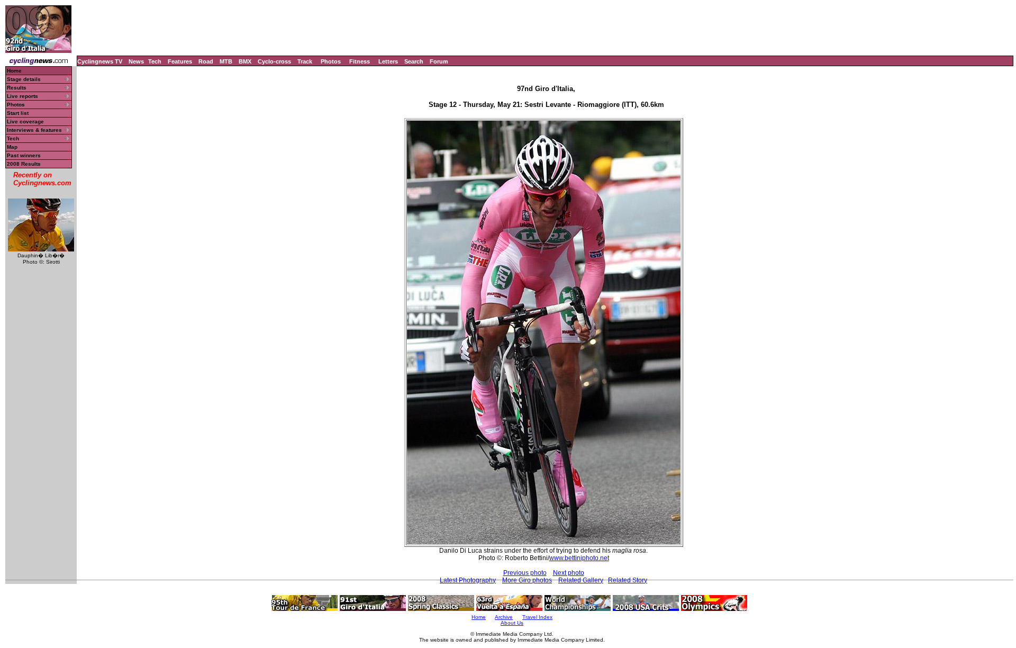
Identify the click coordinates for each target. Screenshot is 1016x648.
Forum (439, 61)
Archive (504, 617)
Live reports (22, 96)
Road (205, 61)
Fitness (359, 61)
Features (180, 61)
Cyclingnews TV (99, 61)
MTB (226, 61)
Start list (18, 113)
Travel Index (537, 617)
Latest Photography (468, 580)
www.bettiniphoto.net (579, 558)
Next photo (568, 573)
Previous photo (525, 573)
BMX (245, 61)
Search (413, 61)
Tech (154, 61)
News (136, 61)
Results (16, 88)
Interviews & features (34, 130)
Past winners (24, 155)
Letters (388, 61)
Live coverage (25, 121)
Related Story (627, 580)
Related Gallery (580, 580)
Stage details (24, 79)
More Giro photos (527, 580)
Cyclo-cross (274, 61)
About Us (512, 623)
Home (14, 71)
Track (304, 61)
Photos (331, 61)
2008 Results (24, 164)
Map (12, 147)
